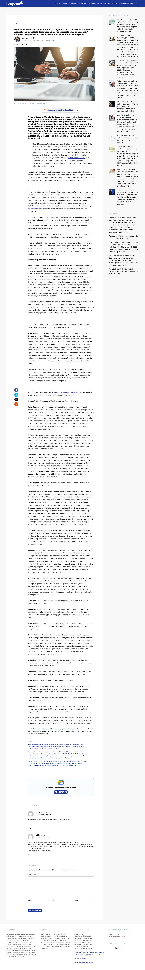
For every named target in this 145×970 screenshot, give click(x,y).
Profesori (92, 3)
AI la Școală (101, 3)
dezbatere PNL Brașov (76, 158)
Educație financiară (126, 3)
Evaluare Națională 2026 (71, 3)
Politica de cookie (80, 958)
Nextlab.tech (112, 3)
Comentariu (32, 874)
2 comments (51, 40)
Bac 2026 (84, 3)
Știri (57, 3)
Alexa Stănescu (27, 38)
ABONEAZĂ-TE (61, 792)
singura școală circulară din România (68, 392)
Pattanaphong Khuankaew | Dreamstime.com (47, 729)
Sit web (76, 900)
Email (53, 900)
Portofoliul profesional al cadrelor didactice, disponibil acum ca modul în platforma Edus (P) (123, 271)
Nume (30, 900)
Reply (29, 828)
